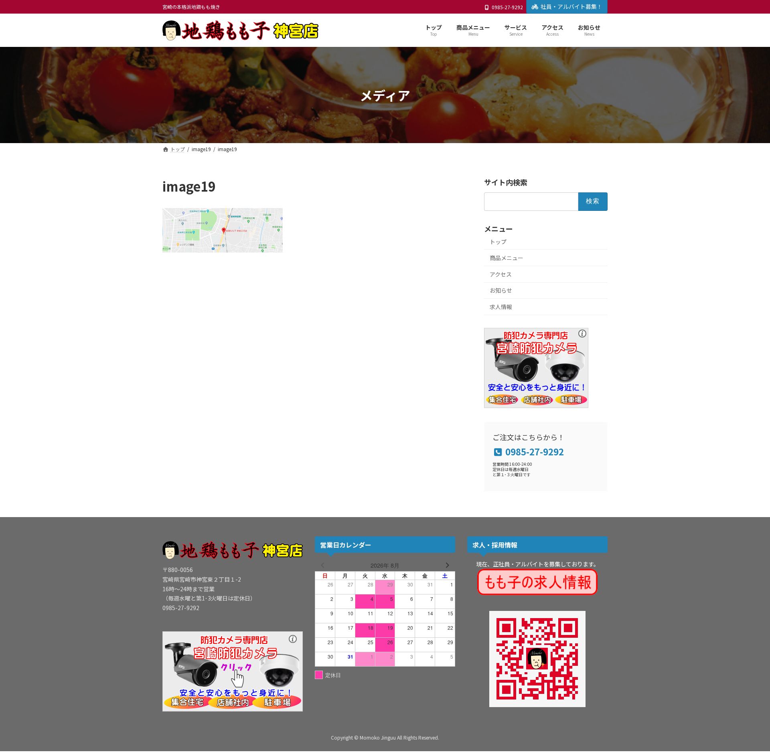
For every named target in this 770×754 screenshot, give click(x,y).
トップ (498, 242)
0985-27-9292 (507, 7)
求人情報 (501, 307)
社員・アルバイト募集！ (571, 6)
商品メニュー (506, 258)
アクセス (501, 274)
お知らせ (501, 291)
